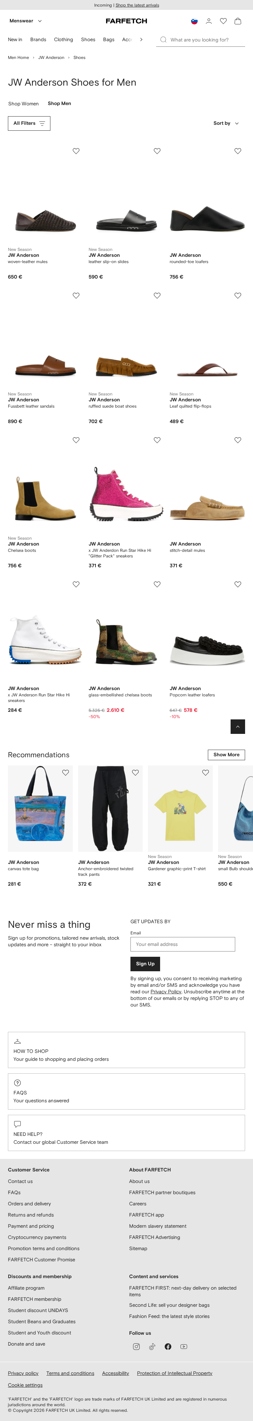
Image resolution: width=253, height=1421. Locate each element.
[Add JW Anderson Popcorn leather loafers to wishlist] (238, 584)
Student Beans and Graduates (41, 1321)
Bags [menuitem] (108, 39)
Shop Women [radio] (23, 105)
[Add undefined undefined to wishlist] (65, 772)
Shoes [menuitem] (88, 39)
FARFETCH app (146, 1214)
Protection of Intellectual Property (174, 1373)
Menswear (21, 20)
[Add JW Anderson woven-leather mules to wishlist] (76, 151)
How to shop (31, 1051)
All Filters (25, 123)
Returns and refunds (31, 1214)
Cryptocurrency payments (37, 1237)
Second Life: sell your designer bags (169, 1304)
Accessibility (115, 1373)
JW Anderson (51, 57)
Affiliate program (26, 1287)
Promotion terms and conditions (43, 1248)
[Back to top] (238, 726)
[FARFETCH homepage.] (126, 21)
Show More (226, 754)
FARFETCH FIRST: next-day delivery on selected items (183, 1291)
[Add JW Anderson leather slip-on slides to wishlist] (157, 151)
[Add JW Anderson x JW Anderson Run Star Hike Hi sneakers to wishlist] (76, 584)
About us (139, 1181)
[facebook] (168, 1346)
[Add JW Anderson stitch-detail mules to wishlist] (238, 440)
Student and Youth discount (39, 1332)
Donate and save (26, 1343)
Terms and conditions (70, 1373)
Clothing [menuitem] (63, 39)
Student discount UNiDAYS (38, 1310)
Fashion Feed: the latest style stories (169, 1316)
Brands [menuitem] (38, 39)
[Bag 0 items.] (238, 21)
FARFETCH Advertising (154, 1237)
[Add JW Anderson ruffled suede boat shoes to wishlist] (157, 295)
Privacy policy (23, 1373)
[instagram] (136, 1346)
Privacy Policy (166, 991)
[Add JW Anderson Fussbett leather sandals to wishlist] (76, 295)
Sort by (221, 123)
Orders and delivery (29, 1203)
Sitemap (138, 1248)
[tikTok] (152, 1346)
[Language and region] (194, 21)
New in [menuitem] (15, 39)
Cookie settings (25, 1384)
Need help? (28, 1134)
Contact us (20, 1181)
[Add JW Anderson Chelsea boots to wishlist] (76, 440)
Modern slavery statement (157, 1225)
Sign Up (145, 963)
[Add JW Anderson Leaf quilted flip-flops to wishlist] (238, 295)
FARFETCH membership (34, 1299)
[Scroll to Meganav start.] (141, 39)
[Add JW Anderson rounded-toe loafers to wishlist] (238, 151)
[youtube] (184, 1346)
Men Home (18, 57)
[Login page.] (209, 21)
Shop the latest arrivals (137, 5)
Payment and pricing (31, 1225)
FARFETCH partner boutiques (162, 1192)
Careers (137, 1203)
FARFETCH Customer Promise (41, 1259)
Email (135, 933)
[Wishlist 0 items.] (223, 21)
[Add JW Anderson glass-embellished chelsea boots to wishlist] (157, 584)
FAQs (20, 1092)
